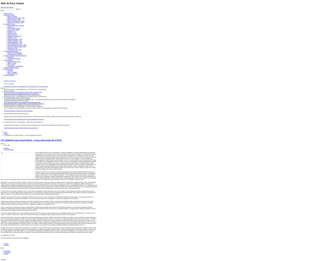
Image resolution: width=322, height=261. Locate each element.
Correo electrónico (9, 149)
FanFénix (25, 238)
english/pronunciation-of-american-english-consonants (18, 111)
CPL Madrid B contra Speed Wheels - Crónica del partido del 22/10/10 (31, 140)
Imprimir (6, 148)
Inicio (5, 132)
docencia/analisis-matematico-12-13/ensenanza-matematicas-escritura (22, 102)
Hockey (6, 134)
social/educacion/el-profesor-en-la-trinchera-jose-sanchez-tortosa (21, 128)
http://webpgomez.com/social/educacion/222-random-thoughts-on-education (24, 119)
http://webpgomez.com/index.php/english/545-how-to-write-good (21, 94)
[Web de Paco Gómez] (7, 7)
